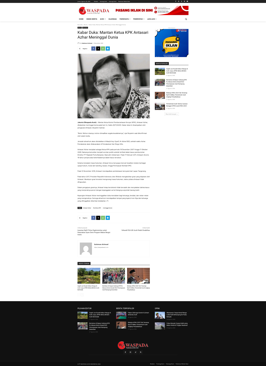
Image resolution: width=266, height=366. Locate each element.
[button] (185, 19)
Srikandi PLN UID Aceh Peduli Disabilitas (136, 230)
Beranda (80, 25)
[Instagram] (178, 1)
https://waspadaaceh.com (101, 247)
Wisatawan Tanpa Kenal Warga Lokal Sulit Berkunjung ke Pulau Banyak (177, 315)
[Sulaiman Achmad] (79, 43)
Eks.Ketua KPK (97, 208)
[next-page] (82, 294)
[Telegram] (108, 48)
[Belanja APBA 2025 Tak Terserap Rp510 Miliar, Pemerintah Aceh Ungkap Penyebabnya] (138, 276)
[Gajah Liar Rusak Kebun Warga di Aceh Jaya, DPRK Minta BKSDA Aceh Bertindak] (89, 276)
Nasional (85, 27)
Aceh (79, 282)
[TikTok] (136, 352)
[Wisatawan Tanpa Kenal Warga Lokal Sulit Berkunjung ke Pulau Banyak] (160, 315)
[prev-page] (79, 294)
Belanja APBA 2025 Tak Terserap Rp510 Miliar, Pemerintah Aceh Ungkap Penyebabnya (138, 287)
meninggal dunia (107, 208)
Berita (85, 25)
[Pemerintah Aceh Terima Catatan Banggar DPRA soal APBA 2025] (160, 106)
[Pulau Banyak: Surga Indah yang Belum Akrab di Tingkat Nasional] (160, 325)
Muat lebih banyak (171, 114)
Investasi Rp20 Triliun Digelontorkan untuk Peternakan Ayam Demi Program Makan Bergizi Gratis (94, 232)
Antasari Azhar (87, 208)
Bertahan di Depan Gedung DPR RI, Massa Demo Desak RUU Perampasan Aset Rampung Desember (113, 287)
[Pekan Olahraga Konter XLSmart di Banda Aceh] (121, 315)
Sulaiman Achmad (87, 43)
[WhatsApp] (103, 48)
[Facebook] (176, 1)
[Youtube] (187, 1)
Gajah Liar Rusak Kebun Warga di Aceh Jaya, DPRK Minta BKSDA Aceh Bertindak (88, 287)
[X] (181, 1)
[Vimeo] (184, 1)
